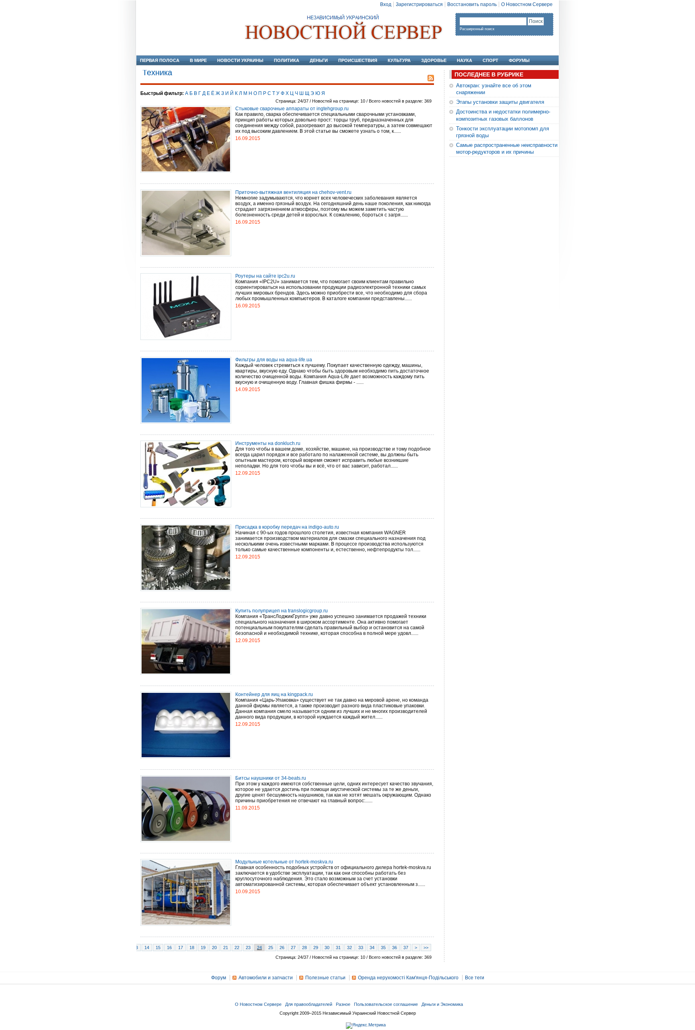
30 (327, 947)
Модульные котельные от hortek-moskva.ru (284, 862)
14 (146, 947)
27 (293, 947)
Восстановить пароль (472, 4)
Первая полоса (159, 60)
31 (338, 947)
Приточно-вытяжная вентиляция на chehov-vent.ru (293, 192)
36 (394, 947)
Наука (464, 60)
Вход (385, 4)
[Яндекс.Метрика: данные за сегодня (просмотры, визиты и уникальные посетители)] (366, 1025)
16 (169, 947)
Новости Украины (240, 60)
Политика (286, 60)
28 (304, 947)
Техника (157, 72)
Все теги (474, 978)
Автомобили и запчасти (266, 978)
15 (158, 947)
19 (203, 947)
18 (191, 947)
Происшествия (357, 60)
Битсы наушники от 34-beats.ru (270, 778)
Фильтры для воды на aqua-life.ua (273, 360)
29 (315, 947)
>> (426, 947)
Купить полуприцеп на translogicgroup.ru (281, 611)
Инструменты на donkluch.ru (267, 443)
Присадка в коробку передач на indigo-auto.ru (287, 527)
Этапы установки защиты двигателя (500, 102)
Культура (399, 60)
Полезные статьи (325, 978)
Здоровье (433, 60)
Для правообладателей (308, 1004)
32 (349, 947)
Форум (218, 978)
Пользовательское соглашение (386, 1004)
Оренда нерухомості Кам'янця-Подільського (408, 978)
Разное (343, 1004)
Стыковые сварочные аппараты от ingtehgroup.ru (292, 108)
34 (372, 947)
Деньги (319, 60)
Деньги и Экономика (442, 1004)
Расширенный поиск (477, 29)
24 (259, 947)
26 (282, 947)
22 (236, 947)
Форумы (519, 60)
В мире (198, 60)
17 (180, 947)
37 (405, 947)
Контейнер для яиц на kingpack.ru (274, 694)
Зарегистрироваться (419, 4)
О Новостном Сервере (527, 4)
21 (225, 947)
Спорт (490, 60)
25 (270, 947)
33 (360, 947)
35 (383, 947)
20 (214, 947)
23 (248, 947)
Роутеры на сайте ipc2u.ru (265, 276)
